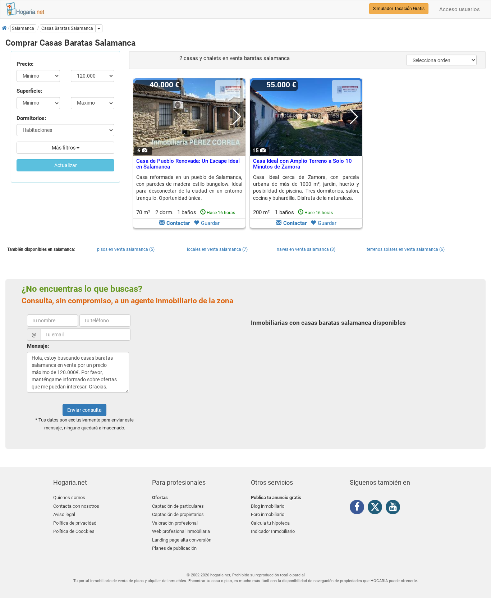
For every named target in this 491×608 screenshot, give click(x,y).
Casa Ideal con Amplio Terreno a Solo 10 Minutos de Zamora (302, 164)
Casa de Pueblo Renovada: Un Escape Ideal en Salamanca (188, 164)
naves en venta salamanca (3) (306, 249)
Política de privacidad (74, 523)
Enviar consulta (84, 410)
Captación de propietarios (178, 514)
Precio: (25, 64)
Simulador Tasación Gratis (399, 8)
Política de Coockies (74, 531)
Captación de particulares (178, 506)
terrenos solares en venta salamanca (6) (406, 249)
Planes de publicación (174, 548)
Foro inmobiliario (267, 514)
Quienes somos (69, 497)
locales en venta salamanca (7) (217, 249)
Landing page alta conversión (181, 540)
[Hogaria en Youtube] (395, 508)
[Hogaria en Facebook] (359, 508)
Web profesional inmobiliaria (181, 531)
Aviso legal (64, 514)
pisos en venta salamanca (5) (126, 249)
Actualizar (65, 165)
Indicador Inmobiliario (273, 531)
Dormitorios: (31, 118)
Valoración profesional (175, 523)
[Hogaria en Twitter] (377, 508)
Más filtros (64, 148)
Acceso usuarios (459, 9)
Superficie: (29, 91)
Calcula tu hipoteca (270, 523)
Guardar (210, 223)
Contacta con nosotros (76, 506)
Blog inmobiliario (267, 506)
